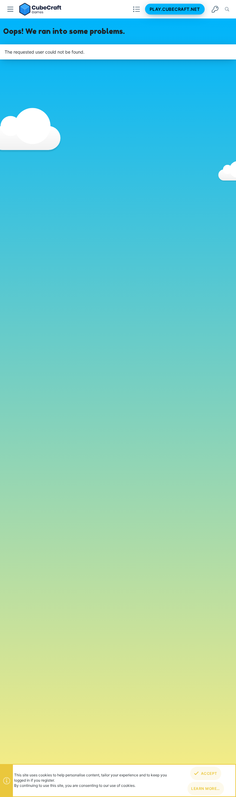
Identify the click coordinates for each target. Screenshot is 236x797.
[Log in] (215, 9)
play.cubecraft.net (175, 9)
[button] (11, 9)
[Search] (227, 9)
